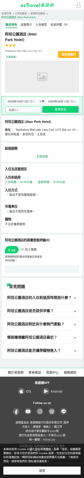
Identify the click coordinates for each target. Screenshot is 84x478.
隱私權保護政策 (37, 461)
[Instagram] (40, 411)
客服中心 (52, 372)
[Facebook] (16, 411)
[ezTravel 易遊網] (42, 5)
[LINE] (63, 411)
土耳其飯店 (21, 13)
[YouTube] (28, 411)
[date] (24, 101)
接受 (42, 470)
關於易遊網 (16, 372)
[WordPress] (51, 411)
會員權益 (34, 372)
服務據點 (70, 372)
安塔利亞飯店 (37, 13)
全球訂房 (6, 13)
